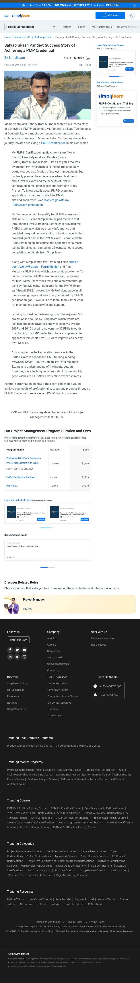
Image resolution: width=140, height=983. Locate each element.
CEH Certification (42, 813)
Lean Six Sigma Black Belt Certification (80, 822)
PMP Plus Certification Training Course (30, 769)
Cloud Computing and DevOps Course (78, 745)
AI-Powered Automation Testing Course (84, 779)
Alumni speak (54, 657)
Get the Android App (109, 686)
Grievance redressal (58, 663)
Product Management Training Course (29, 745)
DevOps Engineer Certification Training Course (83, 774)
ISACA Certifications (39, 870)
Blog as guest (98, 644)
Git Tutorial (26, 904)
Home (7, 37)
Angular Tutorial (84, 899)
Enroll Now (41, 519)
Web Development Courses (36, 865)
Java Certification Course (34, 827)
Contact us (53, 670)
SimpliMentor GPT (17, 709)
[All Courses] (6, 15)
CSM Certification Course (66, 808)
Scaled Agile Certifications (71, 865)
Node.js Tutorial (107, 899)
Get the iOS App (109, 694)
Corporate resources (59, 702)
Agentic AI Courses (66, 856)
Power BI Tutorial (74, 904)
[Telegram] (17, 657)
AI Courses (46, 875)
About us (52, 638)
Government (55, 715)
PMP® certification (53, 143)
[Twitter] (17, 650)
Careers (51, 644)
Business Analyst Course (42, 779)
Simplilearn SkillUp (17, 683)
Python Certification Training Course (74, 827)
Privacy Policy (74, 921)
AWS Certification (18, 813)
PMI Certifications (65, 870)
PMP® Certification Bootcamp (21, 477)
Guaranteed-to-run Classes (63, 696)
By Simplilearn (14, 57)
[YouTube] (24, 650)
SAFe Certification (41, 817)
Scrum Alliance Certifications (77, 860)
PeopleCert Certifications (41, 860)
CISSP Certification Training (72, 817)
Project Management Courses (24, 851)
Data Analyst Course (69, 769)
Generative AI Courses (94, 851)
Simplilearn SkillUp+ (59, 689)
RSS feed (12, 702)
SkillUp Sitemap (15, 689)
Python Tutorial (16, 899)
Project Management (40, 37)
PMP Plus (12, 486)
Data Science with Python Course (104, 808)
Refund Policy (96, 921)
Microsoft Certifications (22, 875)
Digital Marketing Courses (71, 875)
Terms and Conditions (48, 921)
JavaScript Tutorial (40, 899)
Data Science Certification (100, 769)
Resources (20, 37)
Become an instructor (102, 638)
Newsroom (53, 651)
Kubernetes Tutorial (48, 904)
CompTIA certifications (93, 870)
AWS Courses (119, 870)
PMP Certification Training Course (27, 808)
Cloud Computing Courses (61, 851)
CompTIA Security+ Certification (103, 813)
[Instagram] (24, 657)
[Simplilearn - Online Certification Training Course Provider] (27, 16)
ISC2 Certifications (101, 865)
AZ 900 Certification (68, 813)
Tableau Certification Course (109, 817)
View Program (128, 121)
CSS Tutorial (95, 904)
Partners (53, 709)
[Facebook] (10, 650)
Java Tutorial (63, 899)
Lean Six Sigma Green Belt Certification (31, 822)
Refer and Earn (18, 639)
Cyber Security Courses (94, 856)
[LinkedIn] (10, 657)
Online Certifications (39, 856)
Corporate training (58, 683)
